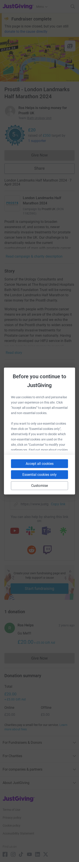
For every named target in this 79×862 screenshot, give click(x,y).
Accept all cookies (40, 464)
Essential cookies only (39, 475)
